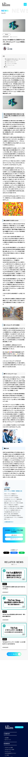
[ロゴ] (6, 6)
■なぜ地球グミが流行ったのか (10, 61)
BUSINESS (7, 743)
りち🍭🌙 (15, 354)
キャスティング (8, 751)
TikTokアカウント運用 (9, 749)
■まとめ (5, 66)
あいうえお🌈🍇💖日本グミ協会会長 (11, 352)
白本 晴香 (6, 489)
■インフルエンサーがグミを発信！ (11, 63)
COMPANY (7, 733)
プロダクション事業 (9, 747)
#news (6, 34)
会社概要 (7, 737)
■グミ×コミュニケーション (10, 65)
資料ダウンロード (14, 539)
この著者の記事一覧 (8, 522)
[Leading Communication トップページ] (9, 729)
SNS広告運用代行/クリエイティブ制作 (10, 754)
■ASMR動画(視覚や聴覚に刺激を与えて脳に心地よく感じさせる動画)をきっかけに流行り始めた (15, 59)
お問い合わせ (14, 535)
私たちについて (8, 739)
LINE (22, 552)
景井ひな (14, 345)
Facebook (14, 552)
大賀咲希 (7, 345)
